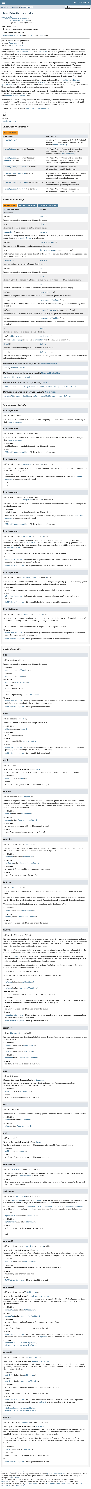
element (14, 368)
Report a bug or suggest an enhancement (16, 1472)
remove (43, 292)
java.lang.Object (8, 17)
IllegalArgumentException (16, 452)
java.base (5, 7)
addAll (6, 368)
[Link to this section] (31, 126)
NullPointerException (14, 565)
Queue (42, 35)
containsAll (8, 377)
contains (44, 242)
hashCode (40, 387)
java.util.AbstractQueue (18, 21)
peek (42, 276)
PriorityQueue (27, 7)
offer (42, 268)
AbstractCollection (50, 373)
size (42, 328)
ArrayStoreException (14, 1015)
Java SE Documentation (55, 1474)
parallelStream (48, 396)
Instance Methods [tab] (27, 206)
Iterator (7, 260)
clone (5, 387)
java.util (15, 7)
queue (23, 49)
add (41, 216)
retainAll (44, 318)
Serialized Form (9, 121)
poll (42, 284)
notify (49, 387)
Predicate (52, 310)
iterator (44, 260)
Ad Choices (20, 1485)
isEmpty (19, 377)
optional (43, 1337)
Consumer (51, 250)
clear (42, 224)
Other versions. (14, 1478)
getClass (31, 387)
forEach (43, 250)
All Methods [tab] (9, 206)
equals (13, 387)
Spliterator (14, 336)
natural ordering (24, 52)
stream (59, 396)
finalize (21, 387)
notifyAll (58, 387)
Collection (31, 35)
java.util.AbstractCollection (16, 19)
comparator (44, 232)
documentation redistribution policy (57, 1483)
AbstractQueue (15, 43)
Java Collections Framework (37, 108)
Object (51, 242)
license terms (32, 1483)
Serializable (9, 35)
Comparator (8, 160)
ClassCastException (13, 559)
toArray (43, 344)
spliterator (45, 336)
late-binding (17, 340)
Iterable (19, 35)
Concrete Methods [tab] (48, 206)
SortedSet (21, 189)
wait (66, 387)
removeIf (44, 310)
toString (28, 377)
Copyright (4, 1481)
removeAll (44, 300)
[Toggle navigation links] (3, 2)
